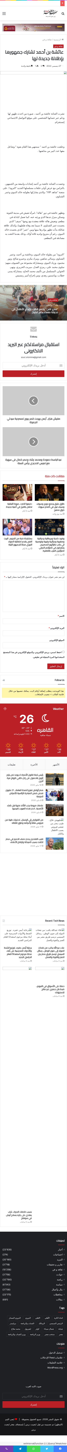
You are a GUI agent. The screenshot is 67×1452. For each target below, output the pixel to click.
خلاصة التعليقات (55, 1362)
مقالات (59, 1299)
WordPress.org (55, 1367)
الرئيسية (58, 39)
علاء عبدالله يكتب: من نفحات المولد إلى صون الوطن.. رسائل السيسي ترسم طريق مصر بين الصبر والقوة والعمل (50, 952)
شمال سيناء (49, 1329)
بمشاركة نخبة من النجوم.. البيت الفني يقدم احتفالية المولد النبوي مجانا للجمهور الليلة (18, 541)
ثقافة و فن (47, 39)
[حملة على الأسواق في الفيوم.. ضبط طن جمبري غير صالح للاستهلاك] (49, 975)
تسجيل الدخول (56, 1352)
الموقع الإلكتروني (56, 640)
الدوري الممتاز (15, 1318)
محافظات (58, 1294)
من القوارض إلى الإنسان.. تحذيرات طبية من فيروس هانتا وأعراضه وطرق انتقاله (24, 821)
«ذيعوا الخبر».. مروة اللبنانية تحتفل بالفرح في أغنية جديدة (19, 505)
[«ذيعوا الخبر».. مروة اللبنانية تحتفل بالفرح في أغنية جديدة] (17, 492)
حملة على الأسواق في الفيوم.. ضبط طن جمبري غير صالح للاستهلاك (50, 989)
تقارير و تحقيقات (55, 1264)
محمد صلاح (15, 1329)
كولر (37, 1329)
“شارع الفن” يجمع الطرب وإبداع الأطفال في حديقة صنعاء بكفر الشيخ (35, 311)
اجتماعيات (58, 1254)
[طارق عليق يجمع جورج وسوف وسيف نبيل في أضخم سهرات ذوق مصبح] (49, 492)
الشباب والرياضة (27, 1323)
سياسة (59, 1284)
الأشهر (56, 764)
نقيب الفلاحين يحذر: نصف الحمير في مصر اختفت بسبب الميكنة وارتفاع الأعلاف (24, 840)
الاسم (61, 616)
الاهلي (37, 1318)
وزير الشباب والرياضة (17, 1334)
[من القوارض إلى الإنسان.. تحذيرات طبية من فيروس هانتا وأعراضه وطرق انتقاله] (55, 826)
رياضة (60, 1279)
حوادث (59, 1274)
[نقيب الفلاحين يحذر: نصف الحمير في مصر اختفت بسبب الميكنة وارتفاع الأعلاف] (55, 844)
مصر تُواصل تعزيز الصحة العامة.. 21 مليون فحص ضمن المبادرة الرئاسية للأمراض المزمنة (24, 793)
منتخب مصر (49, 1334)
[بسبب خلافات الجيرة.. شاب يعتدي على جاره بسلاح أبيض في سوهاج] (17, 1088)
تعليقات (11, 764)
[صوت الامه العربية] (33, 27)
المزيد (60, 1259)
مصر (61, 1334)
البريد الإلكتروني (56, 628)
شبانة (60, 1329)
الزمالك (42, 1323)
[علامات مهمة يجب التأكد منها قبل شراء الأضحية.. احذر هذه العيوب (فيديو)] (55, 810)
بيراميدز (13, 1323)
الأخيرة (34, 764)
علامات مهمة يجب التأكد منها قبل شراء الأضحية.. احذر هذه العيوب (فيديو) (25, 807)
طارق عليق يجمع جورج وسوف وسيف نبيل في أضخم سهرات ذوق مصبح (50, 507)
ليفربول (28, 1329)
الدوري (28, 1318)
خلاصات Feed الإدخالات (51, 1357)
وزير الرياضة (35, 1334)
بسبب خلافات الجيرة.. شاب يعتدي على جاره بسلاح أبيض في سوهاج (19, 1215)
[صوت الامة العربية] (50, 13)
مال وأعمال (57, 1289)
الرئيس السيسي (56, 1323)
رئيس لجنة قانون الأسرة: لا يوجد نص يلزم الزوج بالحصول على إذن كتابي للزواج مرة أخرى (25, 778)
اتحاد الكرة (58, 1318)
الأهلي (47, 1318)
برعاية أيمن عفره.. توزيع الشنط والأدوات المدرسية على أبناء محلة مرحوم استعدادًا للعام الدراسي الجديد (18, 952)
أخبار (60, 1249)
